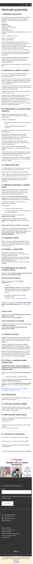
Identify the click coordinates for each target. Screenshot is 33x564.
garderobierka (7, 520)
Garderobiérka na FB (9, 518)
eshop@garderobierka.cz (10, 515)
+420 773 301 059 (8, 516)
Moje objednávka (26, 287)
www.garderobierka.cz (7, 49)
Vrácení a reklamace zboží (8, 530)
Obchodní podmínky (7, 531)
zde (29, 558)
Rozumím (16, 561)
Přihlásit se (7, 503)
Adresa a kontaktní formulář (9, 535)
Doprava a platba (6, 528)
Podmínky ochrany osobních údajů (10, 533)
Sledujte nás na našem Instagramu (17, 463)
